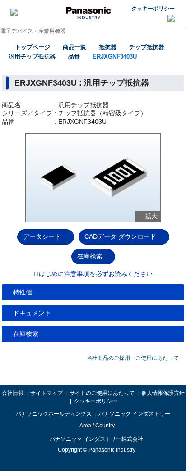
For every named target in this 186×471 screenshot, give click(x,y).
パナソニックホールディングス (54, 414)
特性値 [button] (22, 292)
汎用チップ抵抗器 (32, 56)
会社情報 (12, 393)
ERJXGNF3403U (115, 56)
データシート (42, 236)
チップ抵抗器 (146, 47)
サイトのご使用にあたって (102, 393)
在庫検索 (89, 256)
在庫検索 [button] (25, 334)
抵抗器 (107, 47)
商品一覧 (74, 47)
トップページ (32, 47)
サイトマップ (46, 393)
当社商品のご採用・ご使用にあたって (133, 358)
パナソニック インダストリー (134, 414)
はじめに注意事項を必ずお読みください (96, 274)
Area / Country (97, 425)
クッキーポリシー (153, 8)
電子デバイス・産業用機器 (32, 31)
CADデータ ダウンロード (120, 236)
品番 (74, 56)
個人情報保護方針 (163, 393)
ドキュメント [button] (32, 313)
